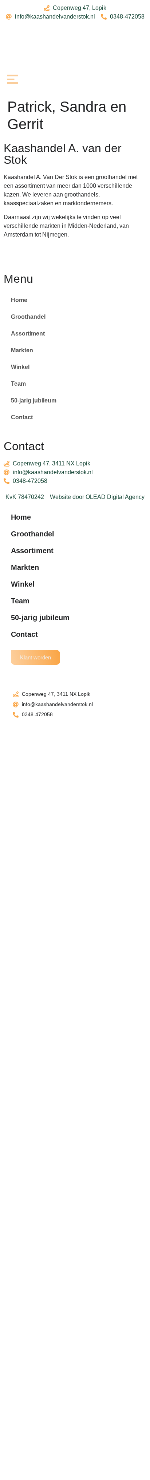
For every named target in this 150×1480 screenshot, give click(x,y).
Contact (22, 417)
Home (19, 300)
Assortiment (28, 333)
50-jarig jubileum (33, 400)
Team (18, 384)
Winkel (20, 367)
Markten (22, 350)
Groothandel (28, 317)
